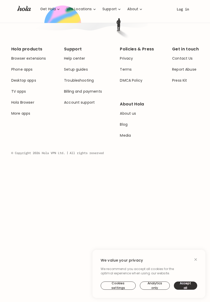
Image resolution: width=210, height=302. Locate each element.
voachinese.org (148, 85)
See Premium (135, 110)
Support (109, 9)
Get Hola (48, 9)
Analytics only (155, 286)
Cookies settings (118, 286)
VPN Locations (79, 9)
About (132, 9)
